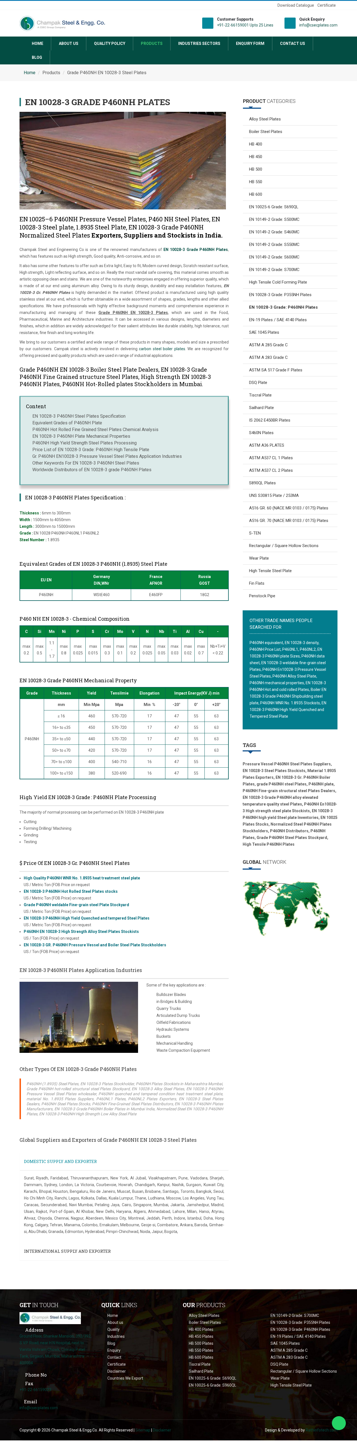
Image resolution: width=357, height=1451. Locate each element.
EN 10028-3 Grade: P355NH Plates (280, 294)
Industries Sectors (199, 43)
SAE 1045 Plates (264, 332)
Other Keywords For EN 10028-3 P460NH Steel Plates (85, 463)
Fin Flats (256, 583)
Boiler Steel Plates (265, 131)
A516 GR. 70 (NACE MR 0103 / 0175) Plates (288, 520)
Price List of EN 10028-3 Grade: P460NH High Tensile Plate (90, 449)
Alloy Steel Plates (265, 119)
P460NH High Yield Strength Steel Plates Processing (84, 443)
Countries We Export (125, 1378)
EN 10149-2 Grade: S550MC (274, 244)
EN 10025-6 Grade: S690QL (273, 206)
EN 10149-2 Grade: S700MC (274, 269)
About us (68, 43)
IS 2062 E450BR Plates (269, 420)
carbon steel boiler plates (162, 349)
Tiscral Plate (260, 395)
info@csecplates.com (318, 25)
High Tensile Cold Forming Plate (278, 282)
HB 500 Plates (201, 1343)
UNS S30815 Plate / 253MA (274, 495)
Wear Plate (259, 558)
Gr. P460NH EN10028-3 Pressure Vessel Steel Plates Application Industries (107, 456)
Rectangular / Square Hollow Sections (284, 545)
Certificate (326, 5)
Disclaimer (116, 1371)
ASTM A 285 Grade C (268, 344)
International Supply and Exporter (67, 1251)
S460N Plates (261, 432)
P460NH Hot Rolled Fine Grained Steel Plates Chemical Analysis (95, 429)
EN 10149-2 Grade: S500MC (274, 219)
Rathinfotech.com (321, 1430)
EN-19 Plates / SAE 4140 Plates (278, 319)
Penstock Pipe (262, 595)
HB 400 (255, 144)
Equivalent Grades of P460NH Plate (67, 422)
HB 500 (255, 169)
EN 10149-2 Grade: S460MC (274, 231)
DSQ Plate (258, 382)
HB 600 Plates (201, 1357)
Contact (114, 1357)
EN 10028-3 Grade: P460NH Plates (300, 1329)
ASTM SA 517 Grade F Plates (275, 370)
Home (37, 43)
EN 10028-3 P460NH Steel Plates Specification (79, 416)
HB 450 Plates (201, 1336)
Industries (116, 1336)
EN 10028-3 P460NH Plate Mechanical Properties (81, 436)
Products (152, 43)
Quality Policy (109, 43)
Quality (113, 1329)
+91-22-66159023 (35, 1389)
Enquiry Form (250, 43)
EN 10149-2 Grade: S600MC (274, 257)
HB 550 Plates (201, 1350)
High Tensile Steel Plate (270, 570)
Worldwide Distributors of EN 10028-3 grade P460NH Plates (91, 469)
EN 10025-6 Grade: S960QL (212, 1385)
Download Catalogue (296, 5)
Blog (37, 57)
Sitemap (142, 1430)
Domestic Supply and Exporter (60, 1161)
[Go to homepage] (50, 1317)
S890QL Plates (262, 482)
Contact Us (292, 43)
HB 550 (255, 181)
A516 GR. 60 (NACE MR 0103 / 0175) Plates (288, 508)
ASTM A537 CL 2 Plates (271, 470)
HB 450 (255, 156)
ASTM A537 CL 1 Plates (271, 457)
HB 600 (255, 194)
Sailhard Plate (261, 407)
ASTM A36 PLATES (266, 445)
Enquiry (113, 1350)
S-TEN (255, 533)
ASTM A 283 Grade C (268, 357)
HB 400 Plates (201, 1329)
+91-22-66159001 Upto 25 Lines (245, 25)
